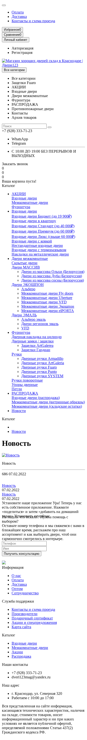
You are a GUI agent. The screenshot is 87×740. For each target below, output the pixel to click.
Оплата (18, 12)
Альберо (28, 289)
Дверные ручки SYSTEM (42, 376)
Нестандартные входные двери (37, 245)
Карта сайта (21, 627)
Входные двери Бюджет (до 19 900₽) (42, 216)
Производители (24, 614)
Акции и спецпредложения (34, 622)
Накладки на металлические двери (40, 254)
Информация (12, 567)
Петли (17, 389)
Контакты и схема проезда (33, 21)
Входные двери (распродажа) (36, 398)
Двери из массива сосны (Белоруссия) (52, 280)
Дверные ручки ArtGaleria (42, 363)
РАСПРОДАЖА (25, 393)
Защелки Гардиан (35, 350)
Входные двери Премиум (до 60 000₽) (43, 231)
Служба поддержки (18, 601)
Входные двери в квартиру (34, 221)
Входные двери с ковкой (32, 241)
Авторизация (22, 48)
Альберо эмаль (33, 319)
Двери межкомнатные (30, 258)
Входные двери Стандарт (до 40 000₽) (43, 226)
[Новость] (11, 455)
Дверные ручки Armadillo (42, 358)
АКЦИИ (19, 194)
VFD (25, 328)
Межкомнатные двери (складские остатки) (47, 406)
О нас (16, 576)
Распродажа (21, 656)
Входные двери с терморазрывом (39, 250)
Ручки (17, 354)
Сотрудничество (25, 593)
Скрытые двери (24, 263)
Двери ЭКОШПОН (28, 285)
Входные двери (24, 198)
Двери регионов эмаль (39, 324)
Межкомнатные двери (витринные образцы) (48, 402)
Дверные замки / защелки (33, 341)
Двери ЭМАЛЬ (24, 315)
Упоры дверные (25, 385)
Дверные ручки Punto (39, 372)
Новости (19, 411)
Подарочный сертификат (32, 618)
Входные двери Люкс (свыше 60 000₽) (43, 237)
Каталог (8, 635)
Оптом (17, 589)
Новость (9, 486)
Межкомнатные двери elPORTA (47, 311)
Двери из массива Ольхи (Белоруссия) (52, 272)
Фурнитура (21, 207)
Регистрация (22, 52)
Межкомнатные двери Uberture (46, 298)
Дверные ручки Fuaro (39, 367)
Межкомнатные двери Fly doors (47, 293)
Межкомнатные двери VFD (44, 302)
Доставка (19, 16)
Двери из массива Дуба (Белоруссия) (51, 276)
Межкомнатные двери (30, 202)
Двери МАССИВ (26, 267)
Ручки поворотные (27, 380)
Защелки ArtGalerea (37, 345)
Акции (17, 652)
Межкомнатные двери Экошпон (47, 306)
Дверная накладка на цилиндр (37, 337)
